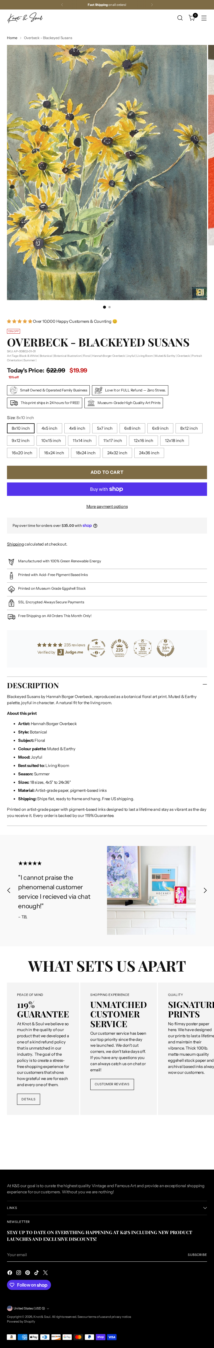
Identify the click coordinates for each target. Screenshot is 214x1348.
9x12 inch (21, 440)
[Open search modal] (180, 18)
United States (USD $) (29, 1308)
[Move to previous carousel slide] (9, 890)
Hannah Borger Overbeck (108, 356)
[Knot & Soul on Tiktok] (37, 1273)
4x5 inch (49, 428)
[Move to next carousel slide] (205, 890)
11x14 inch (82, 440)
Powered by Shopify (21, 1321)
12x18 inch (174, 440)
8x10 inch (21, 428)
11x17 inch (112, 440)
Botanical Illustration (67, 356)
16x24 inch (54, 452)
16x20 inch (22, 452)
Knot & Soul (41, 1317)
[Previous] (62, 4)
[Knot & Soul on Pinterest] (28, 1273)
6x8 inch (132, 428)
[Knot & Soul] (25, 18)
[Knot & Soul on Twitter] (46, 1273)
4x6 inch (77, 428)
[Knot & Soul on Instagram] (19, 1273)
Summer (29, 360)
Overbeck (183, 356)
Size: (20, 417)
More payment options (107, 506)
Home (12, 37)
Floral (87, 356)
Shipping (15, 544)
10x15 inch (51, 440)
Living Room (145, 356)
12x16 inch (143, 440)
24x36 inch (149, 452)
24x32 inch (117, 452)
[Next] (152, 4)
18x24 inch (86, 452)
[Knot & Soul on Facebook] (10, 1273)
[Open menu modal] (204, 18)
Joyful (131, 356)
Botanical (46, 356)
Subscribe (197, 1255)
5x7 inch (105, 428)
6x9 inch (160, 428)
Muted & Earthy (165, 356)
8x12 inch (189, 428)
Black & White (28, 356)
